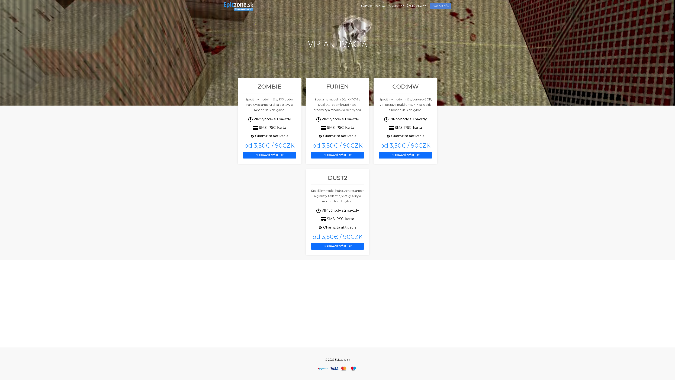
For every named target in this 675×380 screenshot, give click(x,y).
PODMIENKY (396, 6)
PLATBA (380, 6)
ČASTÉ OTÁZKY (416, 6)
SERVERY (366, 6)
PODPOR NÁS (441, 6)
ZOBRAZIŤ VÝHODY (269, 155)
